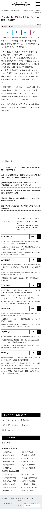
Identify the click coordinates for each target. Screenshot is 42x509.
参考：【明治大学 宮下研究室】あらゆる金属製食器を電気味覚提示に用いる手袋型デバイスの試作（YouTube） (20, 107)
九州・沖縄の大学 (28, 465)
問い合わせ (27, 498)
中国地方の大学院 (28, 484)
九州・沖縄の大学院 (29, 487)
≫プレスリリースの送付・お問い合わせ (15, 425)
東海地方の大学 (8, 458)
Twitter (14, 498)
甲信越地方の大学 (28, 455)
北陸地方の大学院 (28, 481)
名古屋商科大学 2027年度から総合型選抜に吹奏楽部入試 (20, 337)
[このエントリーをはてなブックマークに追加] (26, 32)
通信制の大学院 (8, 490)
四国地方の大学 (8, 465)
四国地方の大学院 (9, 487)
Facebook (20, 498)
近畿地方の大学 (8, 461)
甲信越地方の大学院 (29, 478)
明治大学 (13, 26)
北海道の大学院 (8, 474)
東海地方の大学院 (9, 481)
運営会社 (5, 498)
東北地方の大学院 (28, 474)
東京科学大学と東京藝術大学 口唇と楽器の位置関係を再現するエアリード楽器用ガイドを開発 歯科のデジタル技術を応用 (20, 267)
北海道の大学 (7, 452)
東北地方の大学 (27, 452)
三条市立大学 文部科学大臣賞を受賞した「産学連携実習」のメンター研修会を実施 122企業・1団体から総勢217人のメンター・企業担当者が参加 (20, 371)
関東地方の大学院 (9, 478)
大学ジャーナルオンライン (23, 503)
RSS (10, 498)
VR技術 (6, 26)
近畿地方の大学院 (9, 484)
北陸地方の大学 (27, 458)
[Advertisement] (21, 134)
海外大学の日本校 (28, 468)
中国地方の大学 (27, 461)
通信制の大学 (7, 468)
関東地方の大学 (8, 455)
